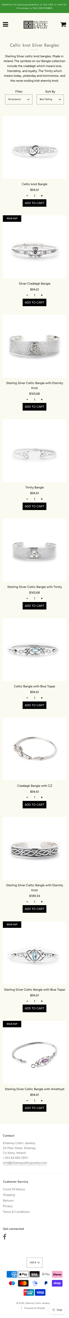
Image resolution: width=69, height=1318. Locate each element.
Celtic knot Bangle (34, 184)
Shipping (9, 1195)
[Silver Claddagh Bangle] (34, 246)
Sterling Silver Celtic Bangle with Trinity (34, 587)
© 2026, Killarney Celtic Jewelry (33, 1303)
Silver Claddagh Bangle (34, 283)
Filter (18, 91)
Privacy (8, 1206)
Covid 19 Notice (14, 1189)
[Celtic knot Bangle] (34, 147)
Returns (8, 1200)
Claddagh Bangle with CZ (34, 786)
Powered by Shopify (34, 1308)
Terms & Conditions (16, 1212)
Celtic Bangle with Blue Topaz (34, 686)
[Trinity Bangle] (34, 450)
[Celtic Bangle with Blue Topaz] (34, 649)
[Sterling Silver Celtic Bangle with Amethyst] (34, 1052)
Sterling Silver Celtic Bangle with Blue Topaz (34, 989)
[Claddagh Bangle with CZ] (34, 749)
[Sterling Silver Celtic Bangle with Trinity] (34, 550)
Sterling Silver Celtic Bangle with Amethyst (34, 1089)
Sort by (50, 91)
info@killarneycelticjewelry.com (25, 1163)
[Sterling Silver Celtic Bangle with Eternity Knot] (34, 346)
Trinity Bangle (34, 487)
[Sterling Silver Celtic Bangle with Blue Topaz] (34, 952)
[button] (18, 99)
